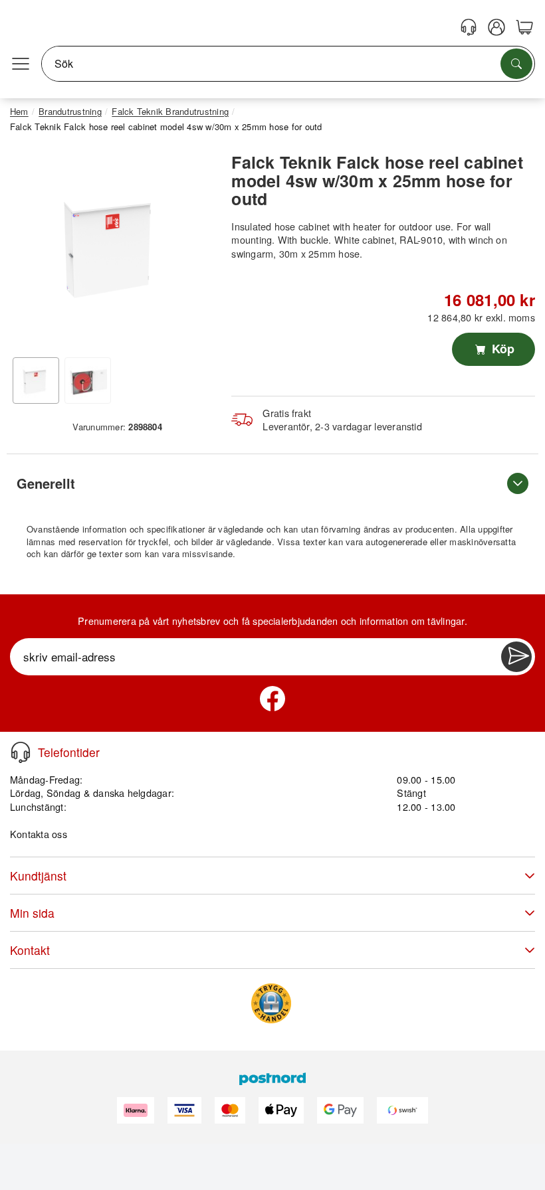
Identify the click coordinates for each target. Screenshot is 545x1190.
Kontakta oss (38, 834)
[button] (112, 244)
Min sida (32, 912)
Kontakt (30, 950)
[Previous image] (30, 248)
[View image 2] (87, 380)
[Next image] (194, 248)
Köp (501, 348)
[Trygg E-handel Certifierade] (271, 1003)
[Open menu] (20, 63)
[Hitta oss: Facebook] (272, 698)
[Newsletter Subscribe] (516, 656)
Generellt (46, 483)
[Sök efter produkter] (516, 63)
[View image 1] (36, 380)
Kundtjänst (38, 875)
